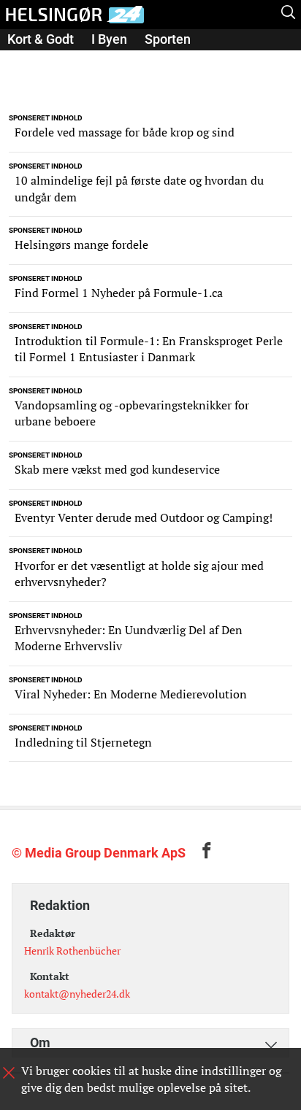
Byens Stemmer (54, 59)
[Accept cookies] (9, 1073)
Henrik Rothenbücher (72, 950)
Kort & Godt (40, 39)
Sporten (168, 39)
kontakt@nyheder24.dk (77, 994)
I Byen (109, 39)
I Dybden (143, 59)
